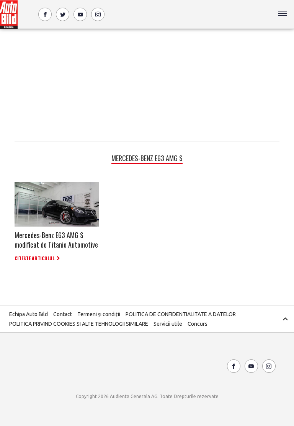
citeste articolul (34, 258)
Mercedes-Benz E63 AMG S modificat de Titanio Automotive (56, 240)
